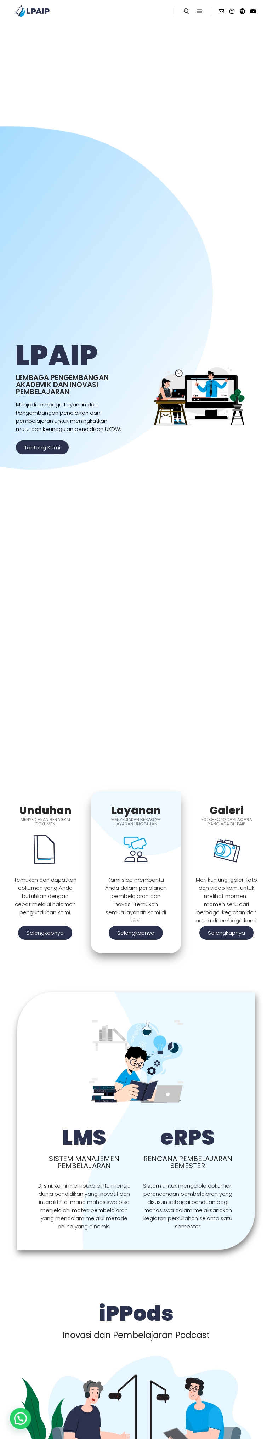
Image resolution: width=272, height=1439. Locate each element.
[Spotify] (242, 11)
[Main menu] (199, 11)
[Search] (186, 11)
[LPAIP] (32, 11)
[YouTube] (253, 11)
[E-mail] (221, 11)
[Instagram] (232, 11)
